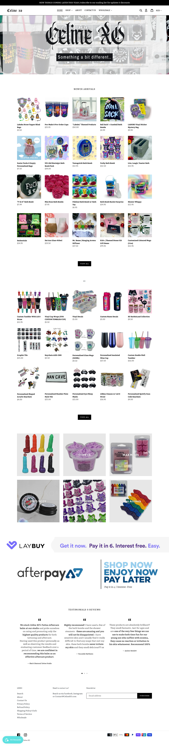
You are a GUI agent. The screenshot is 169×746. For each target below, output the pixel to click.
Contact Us (22, 700)
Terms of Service (24, 714)
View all (84, 264)
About (20, 697)
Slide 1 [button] (82, 673)
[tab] (82, 673)
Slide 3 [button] (87, 673)
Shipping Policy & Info (27, 711)
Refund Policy (23, 707)
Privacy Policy (23, 704)
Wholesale (21, 717)
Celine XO (26, 740)
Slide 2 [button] (84, 673)
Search (20, 693)
